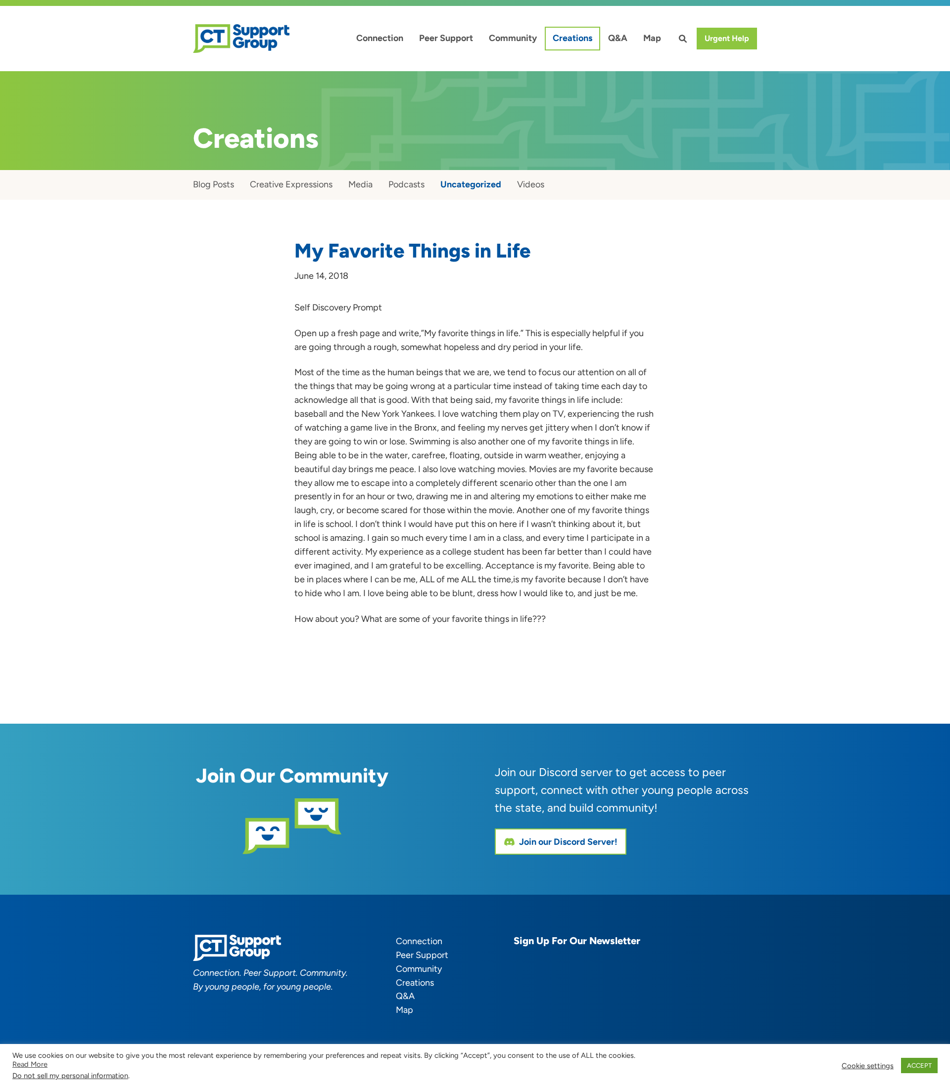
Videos (530, 184)
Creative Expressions (291, 184)
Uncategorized (470, 184)
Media (360, 184)
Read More (30, 1064)
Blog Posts (213, 184)
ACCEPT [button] (919, 1065)
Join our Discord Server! (568, 841)
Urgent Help (727, 38)
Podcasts (406, 184)
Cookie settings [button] (868, 1065)
